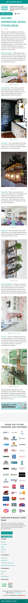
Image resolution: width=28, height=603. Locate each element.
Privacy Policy (18, 592)
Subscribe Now (6, 533)
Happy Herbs (4, 230)
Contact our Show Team (7, 563)
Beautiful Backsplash (6, 53)
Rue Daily (15, 227)
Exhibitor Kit (4, 558)
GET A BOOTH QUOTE (14, 2)
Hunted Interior (15, 139)
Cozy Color (4, 336)
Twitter (12, 397)
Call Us (3, 552)
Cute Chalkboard (5, 88)
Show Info (3, 571)
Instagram (18, 397)
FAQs (2, 574)
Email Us (3, 549)
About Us (3, 542)
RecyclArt (15, 188)
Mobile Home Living (15, 84)
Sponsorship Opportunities (8, 565)
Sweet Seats (4, 192)
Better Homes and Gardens (15, 333)
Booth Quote (6, 14)
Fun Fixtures (4, 143)
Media (2, 547)
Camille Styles (15, 280)
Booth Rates (4, 560)
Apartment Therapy (15, 386)
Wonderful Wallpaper (6, 284)
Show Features (5, 576)
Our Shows (4, 544)
